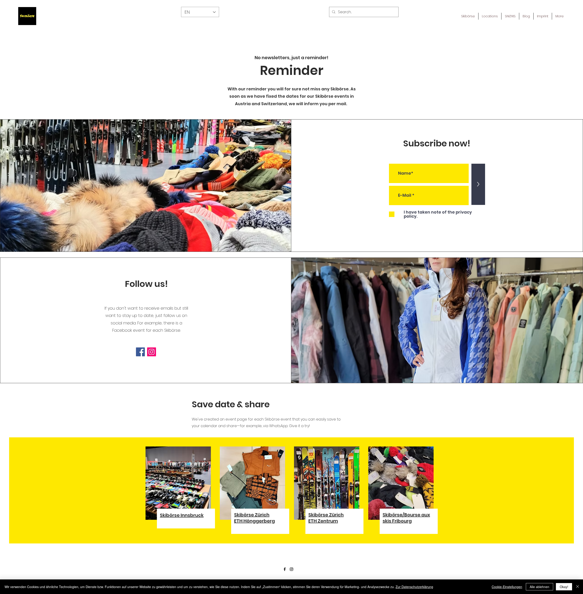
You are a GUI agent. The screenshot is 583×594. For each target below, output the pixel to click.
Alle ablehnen (539, 586)
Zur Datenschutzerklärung (414, 586)
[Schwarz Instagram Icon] (291, 569)
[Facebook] (140, 351)
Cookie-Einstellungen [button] (507, 586)
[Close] (577, 586)
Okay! (564, 586)
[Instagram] (151, 351)
